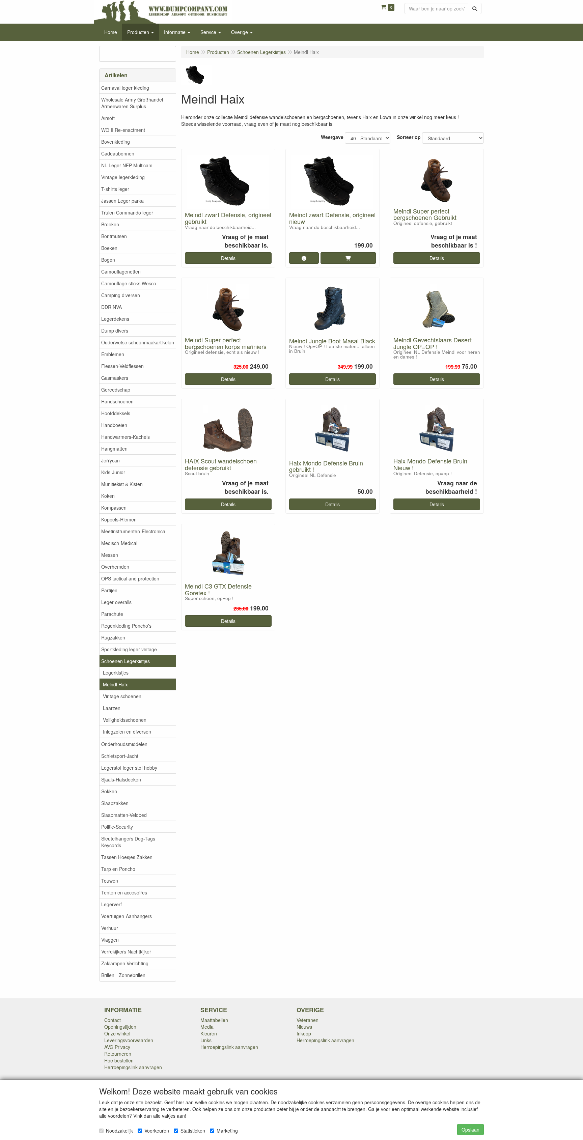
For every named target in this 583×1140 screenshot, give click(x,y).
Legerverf (111, 904)
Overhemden (115, 566)
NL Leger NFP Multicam (126, 165)
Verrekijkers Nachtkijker (126, 951)
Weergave (332, 137)
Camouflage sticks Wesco (128, 283)
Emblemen (112, 354)
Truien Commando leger (127, 212)
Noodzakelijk (119, 1130)
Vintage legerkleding (123, 177)
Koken (108, 495)
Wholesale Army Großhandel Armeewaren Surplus (132, 103)
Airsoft (108, 118)
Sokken (109, 791)
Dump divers (114, 330)
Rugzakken (113, 637)
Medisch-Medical (119, 543)
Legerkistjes (116, 672)
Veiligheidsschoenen (124, 719)
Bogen (108, 259)
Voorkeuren (156, 1130)
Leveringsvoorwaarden (128, 1040)
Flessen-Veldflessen (122, 366)
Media (207, 1026)
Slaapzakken (115, 803)
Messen (109, 554)
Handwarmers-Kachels (125, 436)
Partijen (109, 590)
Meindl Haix (115, 684)
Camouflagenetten (121, 271)
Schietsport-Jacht (119, 755)
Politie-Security (117, 826)
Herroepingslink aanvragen (133, 1067)
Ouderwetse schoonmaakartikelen (137, 342)
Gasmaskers (114, 377)
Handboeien (114, 425)
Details (228, 258)
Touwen (109, 880)
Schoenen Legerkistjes (125, 661)
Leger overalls (116, 602)
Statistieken (193, 1130)
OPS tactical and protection (130, 578)
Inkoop (304, 1033)
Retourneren (117, 1053)
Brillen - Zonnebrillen (123, 975)
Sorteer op (409, 137)
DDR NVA (111, 307)
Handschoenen (117, 401)
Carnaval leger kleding (125, 87)
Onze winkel (117, 1033)
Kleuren (208, 1033)
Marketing (227, 1130)
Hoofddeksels (115, 413)
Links (206, 1040)
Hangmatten (114, 448)
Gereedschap (115, 389)
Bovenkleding (115, 141)
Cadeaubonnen (117, 153)
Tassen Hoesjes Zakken (126, 857)
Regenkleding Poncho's (126, 625)
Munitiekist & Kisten (122, 484)
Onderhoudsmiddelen (124, 744)
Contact (112, 1020)
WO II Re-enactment (123, 129)
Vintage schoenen (122, 696)
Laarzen (111, 708)
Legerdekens (115, 318)
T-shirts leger (115, 189)
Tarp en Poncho (118, 868)
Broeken (110, 224)
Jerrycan (110, 460)
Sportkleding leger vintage (129, 649)
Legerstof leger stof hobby (129, 767)
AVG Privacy (117, 1047)
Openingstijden (120, 1026)
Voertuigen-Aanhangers (126, 916)
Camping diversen (120, 295)
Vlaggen (110, 939)
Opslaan (470, 1129)
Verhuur (109, 927)
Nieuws (304, 1026)
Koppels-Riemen (119, 519)
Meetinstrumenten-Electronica (133, 531)
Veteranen (307, 1020)
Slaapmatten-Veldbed (124, 814)
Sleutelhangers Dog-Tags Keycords (128, 842)
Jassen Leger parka (122, 200)
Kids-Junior (113, 472)
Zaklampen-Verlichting (124, 963)
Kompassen (114, 507)
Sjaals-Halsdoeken (121, 779)
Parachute (112, 613)
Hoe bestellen (119, 1060)
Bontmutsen (114, 236)
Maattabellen (214, 1020)
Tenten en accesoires (124, 892)
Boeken (109, 248)
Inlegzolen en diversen (127, 731)
